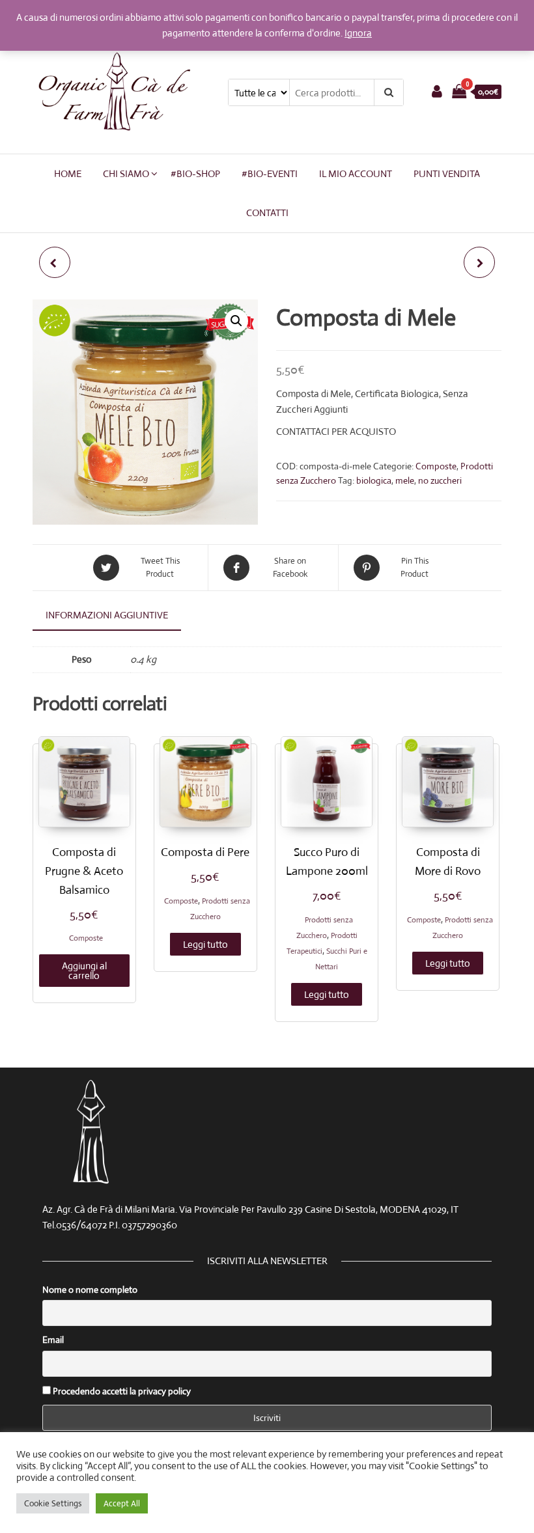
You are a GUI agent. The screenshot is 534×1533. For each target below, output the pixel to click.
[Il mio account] (437, 91)
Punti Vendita (447, 173)
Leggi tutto (205, 944)
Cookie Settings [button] (52, 1503)
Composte (436, 466)
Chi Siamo (126, 173)
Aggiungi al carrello (84, 971)
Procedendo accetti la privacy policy (121, 1391)
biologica (373, 480)
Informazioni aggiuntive (107, 615)
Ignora (358, 33)
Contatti (267, 212)
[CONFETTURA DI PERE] (54, 262)
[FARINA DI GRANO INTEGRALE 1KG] (479, 262)
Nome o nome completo (89, 1289)
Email (53, 1340)
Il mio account (355, 173)
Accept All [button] (122, 1503)
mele (404, 480)
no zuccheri (440, 480)
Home (67, 173)
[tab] (117, 616)
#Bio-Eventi (270, 173)
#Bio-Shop (195, 173)
